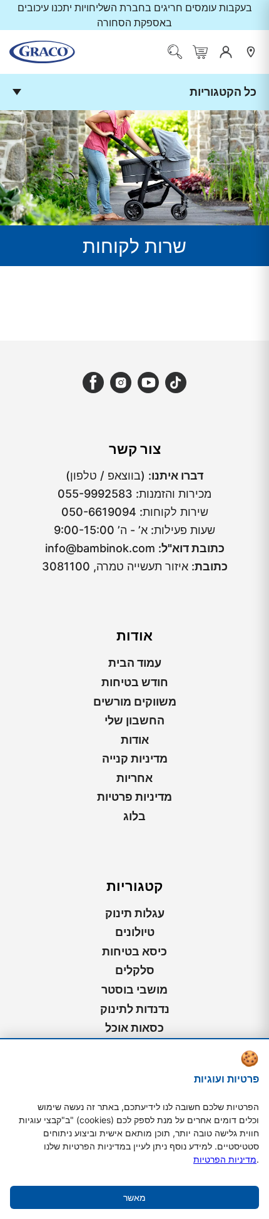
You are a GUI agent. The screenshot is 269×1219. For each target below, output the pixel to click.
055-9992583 (95, 493)
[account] (226, 51)
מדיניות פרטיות (134, 796)
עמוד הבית (134, 662)
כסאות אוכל (134, 1027)
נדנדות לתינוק (135, 1009)
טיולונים (135, 932)
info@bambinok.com (100, 548)
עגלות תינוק (135, 913)
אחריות (134, 777)
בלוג (134, 816)
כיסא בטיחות (134, 951)
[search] (175, 51)
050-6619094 (98, 511)
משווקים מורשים (134, 701)
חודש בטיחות (134, 682)
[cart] (200, 51)
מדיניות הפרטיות (224, 1159)
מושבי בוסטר (134, 989)
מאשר (134, 1197)
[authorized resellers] (250, 51)
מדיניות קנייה (135, 758)
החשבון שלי (134, 720)
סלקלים (135, 970)
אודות (135, 739)
